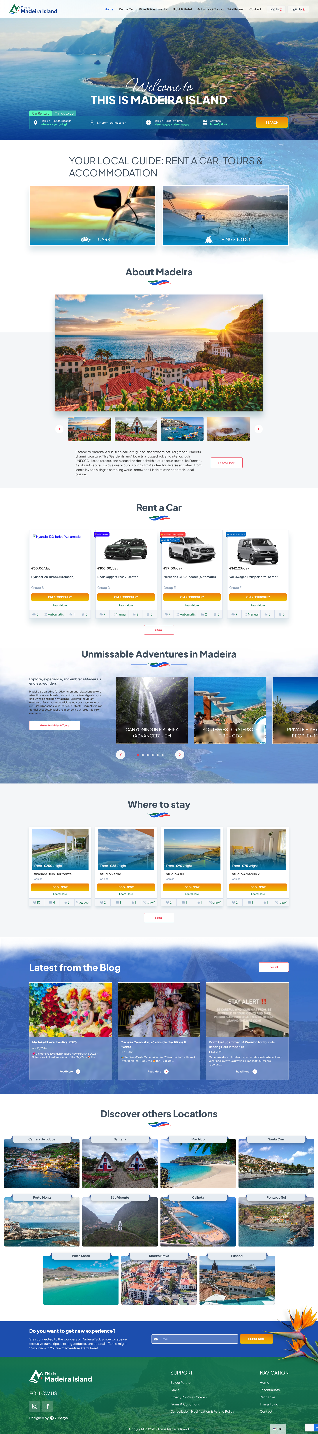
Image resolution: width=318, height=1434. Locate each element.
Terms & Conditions (185, 1404)
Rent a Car (126, 9)
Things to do (269, 1404)
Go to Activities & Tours (54, 725)
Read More (66, 1071)
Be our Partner (181, 1382)
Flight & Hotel (182, 9)
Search (272, 122)
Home (109, 9)
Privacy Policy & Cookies (188, 1397)
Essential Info (270, 1390)
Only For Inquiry (60, 597)
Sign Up (296, 9)
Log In (274, 9)
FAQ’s (174, 1390)
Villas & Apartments (153, 9)
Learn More (226, 463)
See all (159, 629)
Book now (60, 887)
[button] (259, 429)
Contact (255, 9)
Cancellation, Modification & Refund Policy (202, 1411)
